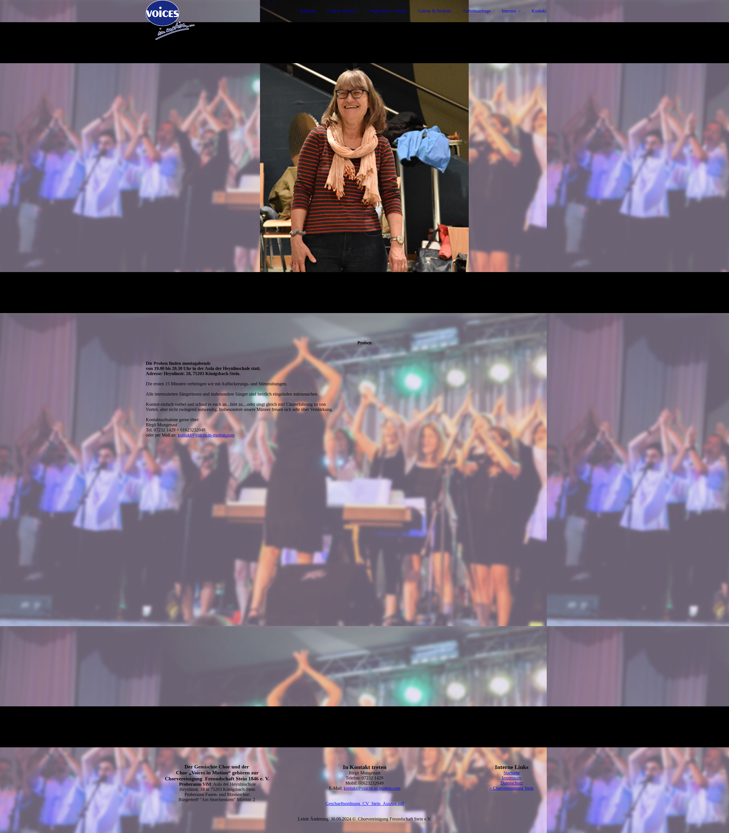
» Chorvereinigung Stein (512, 788)
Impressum (511, 778)
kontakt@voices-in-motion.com (206, 435)
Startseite (308, 11)
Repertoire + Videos (388, 11)
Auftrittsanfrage (476, 11)
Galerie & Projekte (434, 11)
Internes (509, 11)
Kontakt (539, 11)
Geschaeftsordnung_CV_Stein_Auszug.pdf (364, 803)
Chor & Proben (341, 11)
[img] (195, 20)
